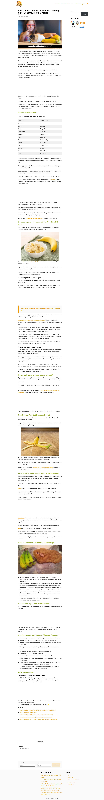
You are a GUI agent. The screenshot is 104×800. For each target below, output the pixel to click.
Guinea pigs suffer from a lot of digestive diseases (31, 320)
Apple (19, 488)
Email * (39, 763)
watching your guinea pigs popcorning (43, 467)
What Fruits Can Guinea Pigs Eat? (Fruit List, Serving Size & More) (37, 710)
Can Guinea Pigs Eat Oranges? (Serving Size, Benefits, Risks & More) (38, 719)
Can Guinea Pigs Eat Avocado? (28, 712)
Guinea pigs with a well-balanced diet (33, 261)
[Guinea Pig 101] (30, 4)
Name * (22, 763)
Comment (20, 746)
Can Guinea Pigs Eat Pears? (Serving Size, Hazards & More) (36, 717)
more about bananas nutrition (34, 218)
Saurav (21, 14)
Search (72, 11)
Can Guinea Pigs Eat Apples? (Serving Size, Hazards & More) (36, 714)
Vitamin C (53, 179)
